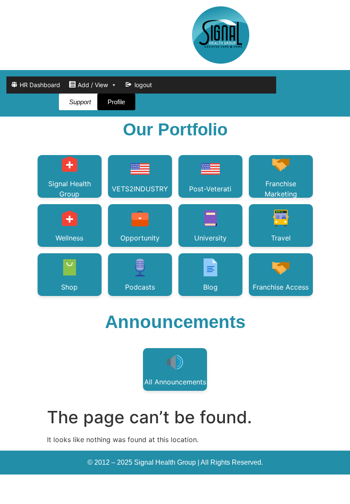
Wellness (69, 238)
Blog (210, 287)
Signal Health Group (69, 188)
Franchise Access (281, 287)
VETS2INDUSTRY (140, 189)
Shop (69, 287)
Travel (281, 238)
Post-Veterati (210, 189)
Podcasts (140, 287)
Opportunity (140, 238)
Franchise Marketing (281, 188)
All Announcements (175, 382)
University (210, 238)
